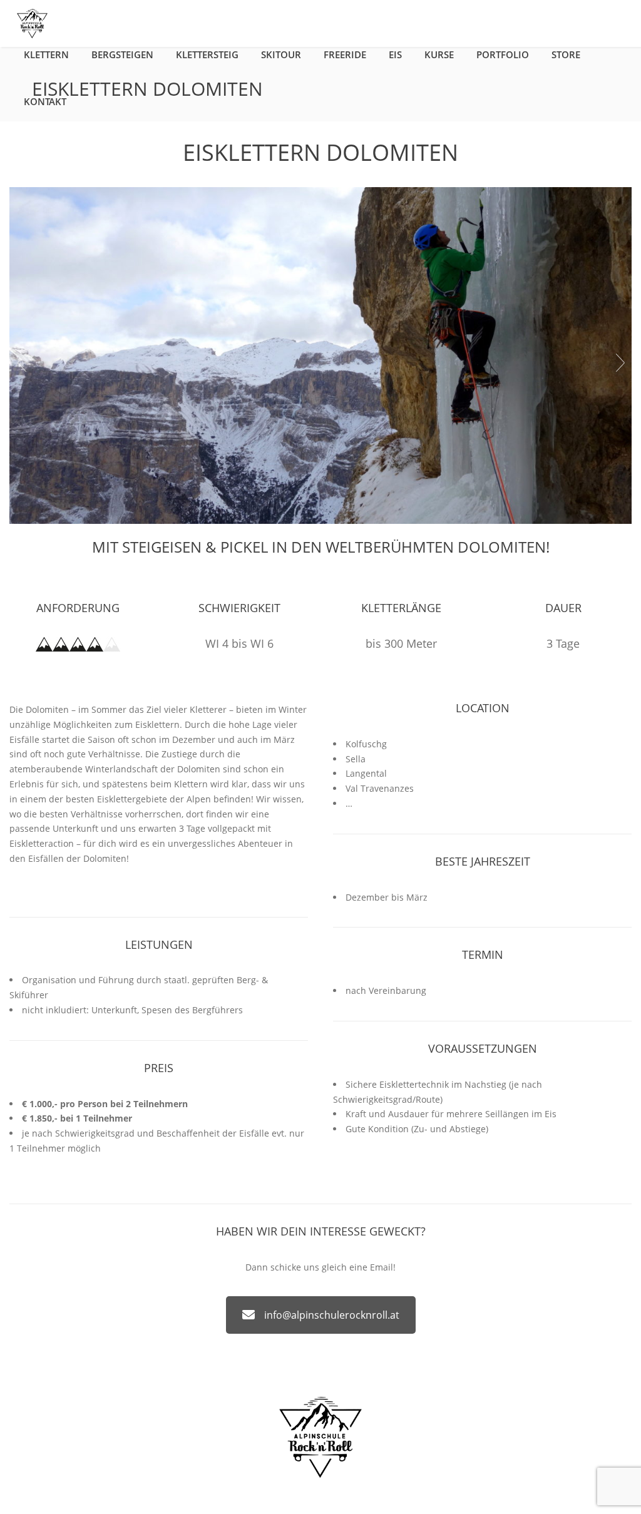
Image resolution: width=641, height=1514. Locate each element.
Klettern (46, 54)
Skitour (281, 54)
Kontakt (45, 101)
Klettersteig (207, 54)
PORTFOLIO (502, 54)
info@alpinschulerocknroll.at (331, 1315)
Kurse (439, 54)
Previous (21, 363)
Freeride (345, 54)
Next (620, 363)
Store (565, 54)
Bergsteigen (122, 54)
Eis (395, 54)
